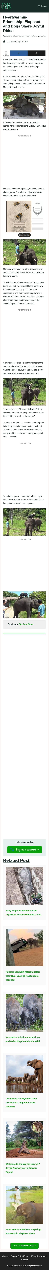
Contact (24, 1260)
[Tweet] (37, 53)
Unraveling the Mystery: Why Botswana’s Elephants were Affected (21, 1102)
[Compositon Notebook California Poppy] (24, 237)
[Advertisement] (24, 162)
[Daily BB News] (6, 6)
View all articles (24, 1246)
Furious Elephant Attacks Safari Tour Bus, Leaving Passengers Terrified (23, 976)
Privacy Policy (17, 1256)
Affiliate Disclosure (38, 1256)
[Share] (19, 53)
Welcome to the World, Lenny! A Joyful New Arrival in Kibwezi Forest (23, 1168)
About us (5, 1256)
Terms (26, 1256)
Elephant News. (26, 624)
